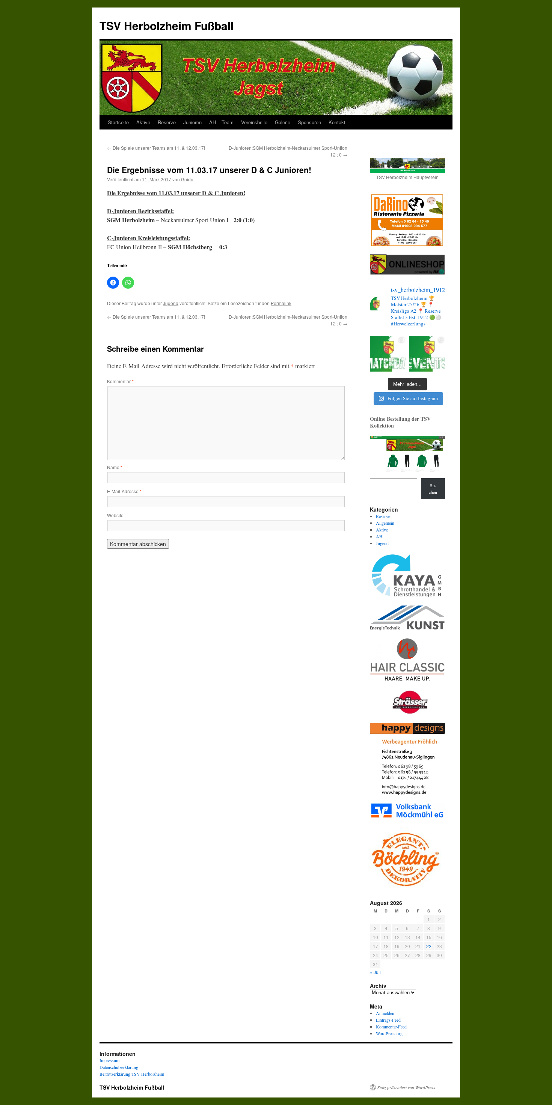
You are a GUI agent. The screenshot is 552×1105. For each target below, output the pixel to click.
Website (115, 515)
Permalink (281, 303)
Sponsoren (309, 122)
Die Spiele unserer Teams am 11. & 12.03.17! (156, 148)
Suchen (433, 488)
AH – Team (221, 122)
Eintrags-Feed (388, 1020)
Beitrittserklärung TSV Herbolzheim (132, 1074)
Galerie (282, 122)
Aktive (143, 122)
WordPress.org (389, 1033)
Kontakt (337, 122)
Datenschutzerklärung (119, 1067)
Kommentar (120, 381)
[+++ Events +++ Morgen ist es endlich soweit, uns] (427, 354)
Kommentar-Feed (391, 1027)
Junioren (192, 122)
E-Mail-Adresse (124, 491)
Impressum (109, 1060)
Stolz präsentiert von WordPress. (406, 1087)
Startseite (118, 122)
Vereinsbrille (254, 122)
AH (379, 536)
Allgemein (385, 523)
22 (428, 946)
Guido (187, 179)
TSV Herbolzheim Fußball (167, 25)
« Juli (375, 972)
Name (114, 467)
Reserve (167, 122)
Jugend (170, 303)
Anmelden (385, 1013)
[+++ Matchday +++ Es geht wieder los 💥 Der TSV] (388, 354)
